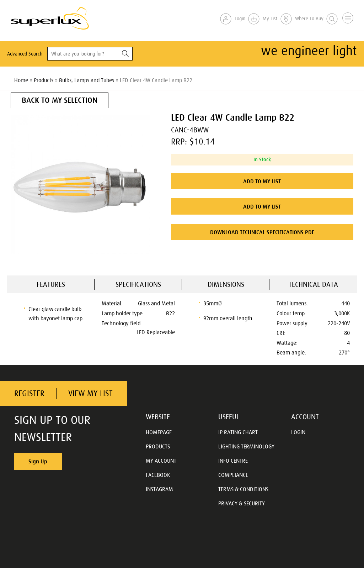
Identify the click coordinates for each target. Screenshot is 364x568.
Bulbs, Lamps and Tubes (86, 80)
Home (21, 80)
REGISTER (29, 393)
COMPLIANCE (233, 475)
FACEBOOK (158, 475)
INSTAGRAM (159, 489)
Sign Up (37, 461)
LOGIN (298, 432)
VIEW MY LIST (90, 393)
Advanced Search (24, 54)
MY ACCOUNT (161, 460)
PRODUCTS (158, 446)
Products (43, 80)
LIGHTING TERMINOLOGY (246, 446)
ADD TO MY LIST (262, 181)
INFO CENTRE (233, 460)
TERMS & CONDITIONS (243, 489)
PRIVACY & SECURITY (241, 503)
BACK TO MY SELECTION (59, 100)
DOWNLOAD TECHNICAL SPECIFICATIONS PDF (262, 232)
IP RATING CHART (238, 432)
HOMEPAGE (159, 432)
